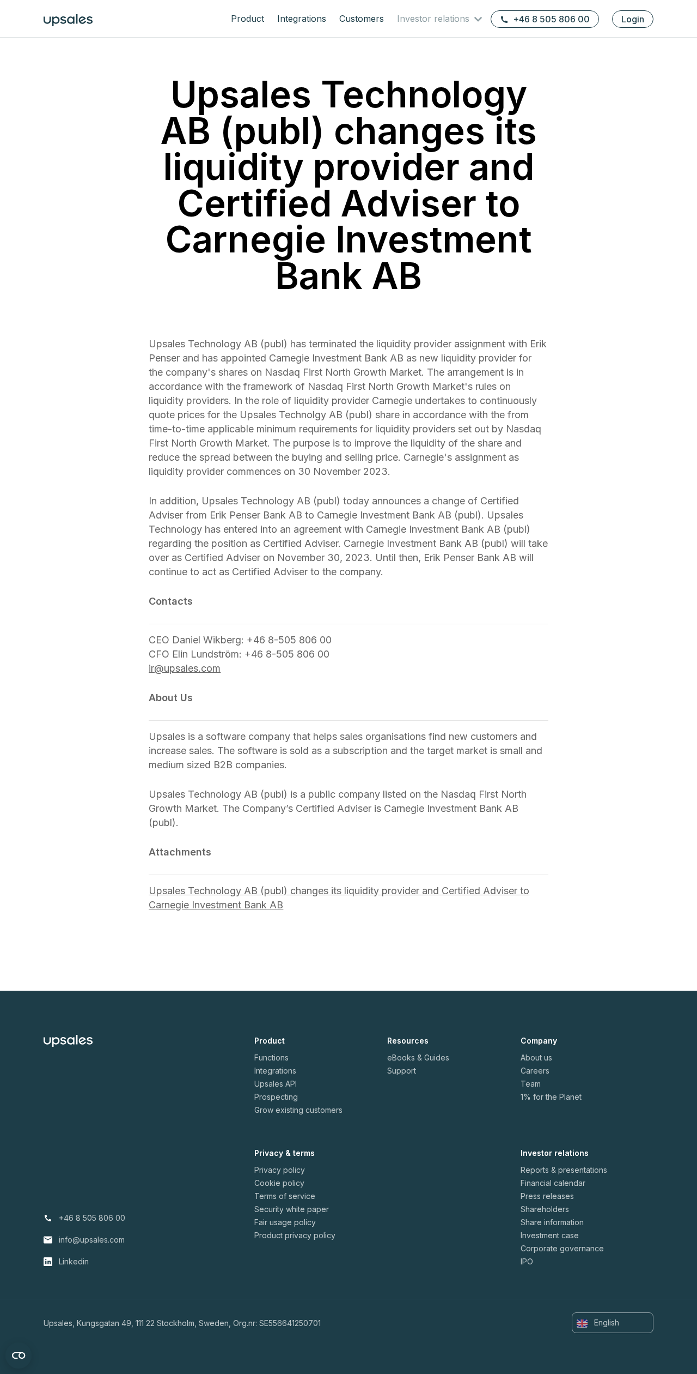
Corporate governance (562, 1248)
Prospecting (276, 1096)
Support (401, 1070)
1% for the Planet (551, 1096)
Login (632, 19)
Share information (552, 1222)
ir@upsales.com (185, 668)
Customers (361, 18)
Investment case (550, 1235)
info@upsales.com (92, 1239)
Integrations (301, 18)
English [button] (605, 1322)
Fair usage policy (285, 1222)
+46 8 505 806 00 (551, 19)
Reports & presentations (564, 1169)
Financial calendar (553, 1183)
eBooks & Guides (418, 1057)
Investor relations (434, 18)
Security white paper (291, 1209)
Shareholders (545, 1209)
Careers (535, 1070)
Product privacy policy (294, 1235)
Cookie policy (279, 1183)
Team (531, 1083)
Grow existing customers (298, 1109)
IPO (527, 1261)
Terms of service (284, 1196)
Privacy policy (279, 1169)
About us (536, 1057)
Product (247, 18)
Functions (271, 1057)
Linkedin (74, 1261)
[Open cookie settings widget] (18, 1355)
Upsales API (275, 1083)
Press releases (547, 1196)
